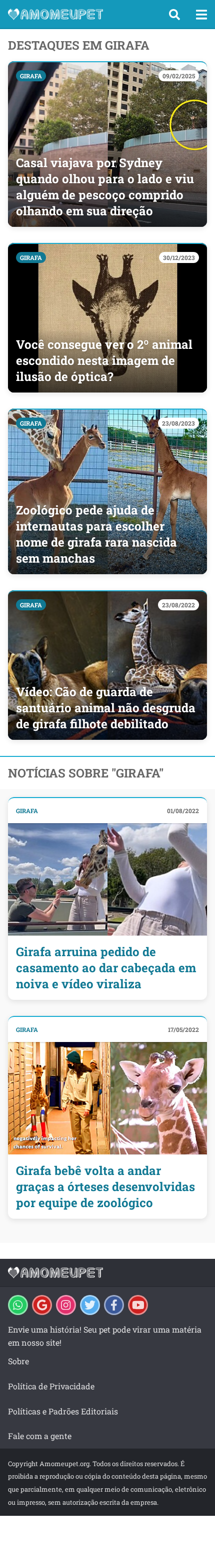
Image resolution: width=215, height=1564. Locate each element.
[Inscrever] (138, 1305)
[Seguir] (66, 1305)
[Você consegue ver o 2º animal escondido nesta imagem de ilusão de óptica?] (107, 318)
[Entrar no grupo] (18, 1305)
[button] (174, 14)
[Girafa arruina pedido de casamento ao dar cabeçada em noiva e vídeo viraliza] (107, 879)
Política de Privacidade (51, 1386)
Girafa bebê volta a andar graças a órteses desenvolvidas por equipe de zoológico (105, 1186)
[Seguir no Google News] (42, 1305)
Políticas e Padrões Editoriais (63, 1411)
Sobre (18, 1361)
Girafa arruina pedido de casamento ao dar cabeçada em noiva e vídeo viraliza (106, 968)
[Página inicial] (80, 14)
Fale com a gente (40, 1435)
